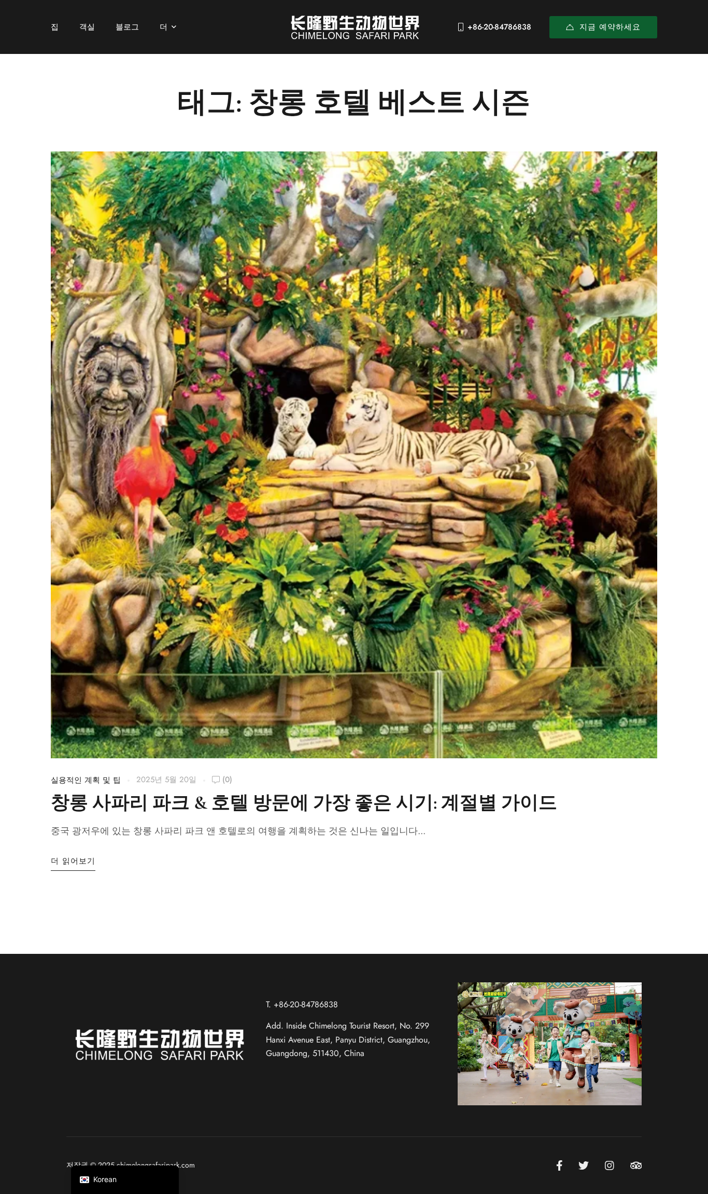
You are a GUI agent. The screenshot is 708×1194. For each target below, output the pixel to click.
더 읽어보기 (73, 861)
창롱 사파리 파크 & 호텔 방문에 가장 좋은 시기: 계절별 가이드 (304, 803)
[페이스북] (559, 1165)
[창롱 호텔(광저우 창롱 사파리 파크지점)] (354, 26)
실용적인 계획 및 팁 (86, 780)
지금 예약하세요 (610, 27)
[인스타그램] (609, 1165)
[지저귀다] (583, 1165)
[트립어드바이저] (636, 1165)
